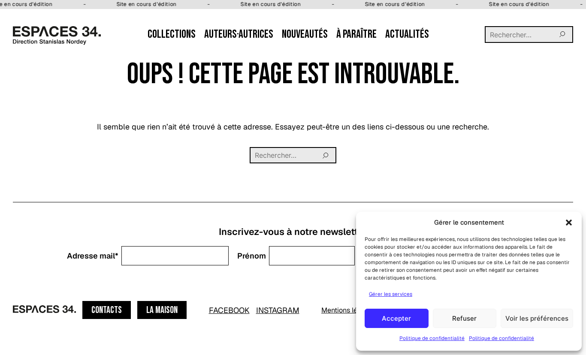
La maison (162, 310)
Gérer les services (390, 294)
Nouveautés (305, 34)
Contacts (106, 310)
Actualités (407, 34)
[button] (569, 222)
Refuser (464, 318)
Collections (172, 34)
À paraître (356, 34)
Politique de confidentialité (432, 338)
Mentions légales (348, 310)
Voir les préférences (536, 318)
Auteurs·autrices (238, 34)
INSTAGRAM (277, 310)
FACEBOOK (229, 310)
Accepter (396, 318)
